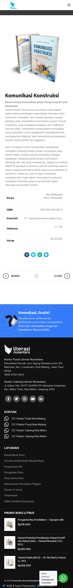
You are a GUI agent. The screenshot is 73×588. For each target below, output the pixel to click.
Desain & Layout (13, 489)
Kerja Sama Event (14, 478)
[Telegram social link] (46, 254)
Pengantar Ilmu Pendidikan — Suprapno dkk (41, 519)
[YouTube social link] (32, 398)
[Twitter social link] (33, 254)
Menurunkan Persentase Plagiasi (22, 483)
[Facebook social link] (26, 254)
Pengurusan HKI (13, 466)
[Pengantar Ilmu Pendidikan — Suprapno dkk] (9, 524)
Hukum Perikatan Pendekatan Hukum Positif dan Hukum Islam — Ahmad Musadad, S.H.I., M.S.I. (41, 541)
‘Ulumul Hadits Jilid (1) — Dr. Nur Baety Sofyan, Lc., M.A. (42, 559)
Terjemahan (10, 495)
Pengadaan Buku (13, 472)
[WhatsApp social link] (39, 254)
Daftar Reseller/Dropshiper (19, 501)
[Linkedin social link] (41, 398)
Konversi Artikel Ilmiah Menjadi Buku (24, 460)
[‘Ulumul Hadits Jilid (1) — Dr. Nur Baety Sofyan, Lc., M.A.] (9, 562)
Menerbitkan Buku (14, 455)
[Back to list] (36, 276)
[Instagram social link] (24, 398)
